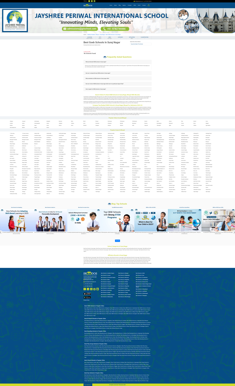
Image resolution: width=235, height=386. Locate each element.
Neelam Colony (62, 170)
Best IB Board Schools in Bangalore (105, 320)
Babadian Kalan (111, 137)
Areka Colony (110, 135)
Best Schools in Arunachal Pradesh (108, 277)
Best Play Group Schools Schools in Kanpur (116, 353)
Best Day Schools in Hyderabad (127, 375)
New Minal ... (208, 170)
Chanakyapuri (49, 145)
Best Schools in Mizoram (123, 277)
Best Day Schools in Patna (93, 380)
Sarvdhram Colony (62, 183)
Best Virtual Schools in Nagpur (111, 366)
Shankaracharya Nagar (185, 185)
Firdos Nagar (85, 150)
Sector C (158, 183)
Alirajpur (11, 121)
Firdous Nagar (98, 150)
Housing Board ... (99, 154)
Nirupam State (49, 172)
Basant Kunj (146, 139)
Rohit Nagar (61, 181)
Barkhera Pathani (135, 139)
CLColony (12, 147)
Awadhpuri (49, 137)
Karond (97, 160)
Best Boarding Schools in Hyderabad (135, 333)
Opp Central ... (159, 172)
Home (111, 5)
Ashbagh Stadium (184, 135)
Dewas (170, 121)
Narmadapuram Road (136, 168)
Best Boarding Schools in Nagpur (123, 337)
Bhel (59, 143)
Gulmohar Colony (184, 152)
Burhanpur (110, 121)
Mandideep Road (86, 166)
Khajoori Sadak (208, 160)
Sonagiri (35, 189)
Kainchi (182, 158)
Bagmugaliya (195, 137)
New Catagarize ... (135, 170)
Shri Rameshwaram (148, 187)
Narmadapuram (13, 127)
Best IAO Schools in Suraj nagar (140, 261)
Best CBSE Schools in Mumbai (103, 309)
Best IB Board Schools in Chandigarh (137, 326)
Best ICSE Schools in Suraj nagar (103, 257)
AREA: (109, 38)
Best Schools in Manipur (123, 273)
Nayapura (12, 170)
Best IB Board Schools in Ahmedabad (128, 322)
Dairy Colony (61, 147)
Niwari (48, 127)
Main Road (36, 166)
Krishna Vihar (171, 162)
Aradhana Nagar (86, 135)
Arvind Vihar (134, 135)
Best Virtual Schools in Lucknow (136, 364)
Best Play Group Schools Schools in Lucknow (118, 349)
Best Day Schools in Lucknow (126, 377)
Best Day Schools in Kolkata (115, 375)
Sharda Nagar (37, 187)
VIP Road (24, 193)
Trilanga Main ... (50, 191)
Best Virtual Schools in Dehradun (125, 366)
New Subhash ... (25, 172)
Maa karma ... (183, 164)
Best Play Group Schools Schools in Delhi (92, 346)
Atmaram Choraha (37, 137)
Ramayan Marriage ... (148, 179)
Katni (84, 123)
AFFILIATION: (132, 38)
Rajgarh (207, 123)
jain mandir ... (12, 158)
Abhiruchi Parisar (86, 133)
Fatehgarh (61, 150)
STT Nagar (61, 189)
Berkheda (146, 141)
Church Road (208, 145)
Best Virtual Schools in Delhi (90, 362)
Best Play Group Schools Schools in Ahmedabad (98, 349)
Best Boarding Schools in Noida (111, 340)
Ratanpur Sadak (209, 179)
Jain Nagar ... (36, 158)
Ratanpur (195, 179)
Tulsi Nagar (98, 191)
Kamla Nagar (36, 160)
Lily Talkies (122, 164)
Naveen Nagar (184, 168)
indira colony (195, 154)
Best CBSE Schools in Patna (103, 313)
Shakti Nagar (134, 185)
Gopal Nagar (61, 152)
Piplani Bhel (195, 174)
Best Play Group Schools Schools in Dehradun (126, 351)
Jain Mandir (208, 156)
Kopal (97, 162)
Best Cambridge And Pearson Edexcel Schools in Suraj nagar (140, 263)
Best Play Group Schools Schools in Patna (134, 353)
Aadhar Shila (36, 133)
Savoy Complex (98, 183)
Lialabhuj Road (98, 164)
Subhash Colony (86, 189)
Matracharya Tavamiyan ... (125, 166)
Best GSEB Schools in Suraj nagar (105, 263)
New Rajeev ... (12, 172)
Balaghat (48, 121)
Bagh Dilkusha (135, 137)
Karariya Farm (86, 160)
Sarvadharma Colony (38, 183)
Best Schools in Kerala (105, 292)
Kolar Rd (72, 162)
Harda (23, 123)
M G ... (145, 164)
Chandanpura (61, 145)
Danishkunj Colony (99, 147)
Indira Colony (208, 154)
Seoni (72, 125)
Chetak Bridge (98, 145)
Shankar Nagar (172, 185)
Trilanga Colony (37, 191)
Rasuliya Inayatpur (184, 179)
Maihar (23, 127)
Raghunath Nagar (209, 177)
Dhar (182, 121)
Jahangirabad (159, 156)
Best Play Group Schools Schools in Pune (125, 347)
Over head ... (195, 172)
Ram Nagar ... (135, 179)
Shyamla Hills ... (172, 187)
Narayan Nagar (74, 168)
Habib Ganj (195, 152)
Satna (48, 125)
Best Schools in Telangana (141, 295)
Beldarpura (49, 141)
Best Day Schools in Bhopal (122, 378)
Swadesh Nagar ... (172, 189)
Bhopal (97, 34)
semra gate (24, 185)
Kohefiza (60, 162)
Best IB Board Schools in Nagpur (118, 324)
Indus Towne (36, 156)
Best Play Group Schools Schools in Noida (126, 355)
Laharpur (195, 162)
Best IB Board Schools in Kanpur (109, 326)
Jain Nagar (24, 158)
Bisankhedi (183, 143)
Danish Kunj (73, 147)
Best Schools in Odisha (123, 281)
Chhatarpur (122, 121)
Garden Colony (172, 150)
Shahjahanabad (111, 185)
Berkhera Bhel (171, 141)
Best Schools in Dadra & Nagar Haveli (143, 283)
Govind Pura (73, 152)
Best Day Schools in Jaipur (134, 378)
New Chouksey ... (147, 170)
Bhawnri (36, 143)
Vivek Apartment (37, 193)
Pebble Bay (85, 174)
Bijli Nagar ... (159, 143)
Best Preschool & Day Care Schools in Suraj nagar (99, 249)
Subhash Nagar (98, 189)
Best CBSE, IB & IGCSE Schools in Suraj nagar (112, 258)
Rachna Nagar (184, 177)
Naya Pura (208, 168)
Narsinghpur (159, 123)
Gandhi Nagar (147, 150)
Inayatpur (183, 154)
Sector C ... (171, 183)
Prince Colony (85, 177)
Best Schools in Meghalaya (124, 275)
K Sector (133, 158)
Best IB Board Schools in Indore (91, 324)
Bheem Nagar (49, 143)
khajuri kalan (24, 162)
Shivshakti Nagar (135, 187)
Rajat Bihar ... (61, 179)
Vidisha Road (183, 191)
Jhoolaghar (61, 158)
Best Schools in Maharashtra (107, 296)
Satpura (84, 183)
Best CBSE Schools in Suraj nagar (90, 257)
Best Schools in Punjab (123, 283)
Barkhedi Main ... (123, 139)
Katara (121, 160)
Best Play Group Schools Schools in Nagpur (107, 351)
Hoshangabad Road (75, 154)
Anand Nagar (61, 135)
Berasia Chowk (98, 141)
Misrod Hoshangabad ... (161, 166)
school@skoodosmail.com (90, 281)
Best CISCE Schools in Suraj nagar (113, 261)
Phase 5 (158, 174)
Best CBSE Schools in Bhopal (130, 311)
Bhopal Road (122, 143)
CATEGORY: (120, 37)
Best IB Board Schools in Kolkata (119, 320)
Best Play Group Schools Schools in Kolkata (131, 346)
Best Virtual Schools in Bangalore (104, 362)
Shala (145, 185)
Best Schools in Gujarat (106, 281)
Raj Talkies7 (49, 179)
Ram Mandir (122, 179)
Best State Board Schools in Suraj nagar (132, 257)
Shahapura (85, 185)
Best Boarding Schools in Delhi (90, 333)
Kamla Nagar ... (50, 160)
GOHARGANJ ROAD (38, 152)
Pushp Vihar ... (147, 177)
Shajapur (97, 125)
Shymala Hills (183, 187)
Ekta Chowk (24, 150)
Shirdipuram (73, 187)
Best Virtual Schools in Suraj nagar (115, 249)
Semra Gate (12, 185)
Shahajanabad (74, 185)
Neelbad (72, 170)
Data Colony (122, 147)
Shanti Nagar (12, 187)
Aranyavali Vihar (99, 135)
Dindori (194, 121)
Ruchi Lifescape (74, 181)
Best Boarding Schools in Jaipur (102, 339)
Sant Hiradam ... (172, 181)
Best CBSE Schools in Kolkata (116, 308)
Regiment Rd (36, 181)
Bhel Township (86, 143)
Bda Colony (195, 139)
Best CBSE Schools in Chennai (144, 308)
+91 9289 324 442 (88, 286)
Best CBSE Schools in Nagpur (103, 311)
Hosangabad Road (37, 154)
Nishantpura (61, 172)
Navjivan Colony (196, 168)
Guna (207, 121)
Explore (124, 5)
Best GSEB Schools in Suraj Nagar (113, 34)
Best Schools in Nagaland (123, 279)
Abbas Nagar (73, 133)
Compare (130, 5)
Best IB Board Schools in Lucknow (143, 322)
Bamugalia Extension (63, 139)
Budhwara (24, 145)
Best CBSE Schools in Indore (144, 309)
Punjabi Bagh (122, 177)
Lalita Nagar (61, 164)
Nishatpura (85, 172)
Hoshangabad (37, 123)
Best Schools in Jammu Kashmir (107, 288)
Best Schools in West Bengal (124, 296)
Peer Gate (110, 174)
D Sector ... (49, 147)
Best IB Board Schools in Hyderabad (134, 320)
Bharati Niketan (25, 143)
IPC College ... (61, 156)
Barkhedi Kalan (111, 139)
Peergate (134, 174)
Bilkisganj (171, 143)
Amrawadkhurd (50, 135)
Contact (144, 5)
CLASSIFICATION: (144, 37)
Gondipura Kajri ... (50, 152)
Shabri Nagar (61, 185)
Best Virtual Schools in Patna (111, 368)
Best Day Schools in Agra (143, 380)
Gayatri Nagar (208, 150)
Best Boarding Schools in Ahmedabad (128, 335)
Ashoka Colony (13, 137)
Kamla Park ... (61, 160)
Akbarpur (11, 135)
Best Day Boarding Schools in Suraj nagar (134, 248)
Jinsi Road (98, 158)
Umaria (182, 125)
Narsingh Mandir (147, 168)
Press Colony (73, 177)
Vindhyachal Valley (13, 193)
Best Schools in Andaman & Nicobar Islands (143, 286)
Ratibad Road (12, 181)
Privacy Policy (86, 300)
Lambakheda (73, 164)
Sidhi (133, 125)
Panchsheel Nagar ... (26, 174)
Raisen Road (36, 179)
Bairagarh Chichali (13, 139)
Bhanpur (207, 141)
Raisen (23, 125)
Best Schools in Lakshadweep (142, 279)
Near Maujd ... (37, 170)
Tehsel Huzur (208, 189)
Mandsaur (134, 123)
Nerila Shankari (111, 170)
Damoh (145, 121)
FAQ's (135, 5)
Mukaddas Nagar (209, 166)
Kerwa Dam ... (171, 160)
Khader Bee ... (196, 160)
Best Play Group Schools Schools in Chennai (107, 347)
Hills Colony (24, 154)
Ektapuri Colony (37, 150)
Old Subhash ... (135, 172)
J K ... (109, 156)
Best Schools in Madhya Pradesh (107, 294)
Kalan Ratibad (12, 160)
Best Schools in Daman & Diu (142, 281)
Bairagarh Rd (49, 139)
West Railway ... (62, 193)
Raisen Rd (24, 179)
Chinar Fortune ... (160, 145)
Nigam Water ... (37, 172)
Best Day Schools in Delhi (89, 375)
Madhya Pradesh (91, 34)
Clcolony (23, 147)
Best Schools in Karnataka (106, 290)
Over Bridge (183, 172)
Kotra (109, 162)
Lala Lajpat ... (24, 164)
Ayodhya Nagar (86, 137)
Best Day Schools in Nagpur (97, 378)
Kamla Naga (24, 160)
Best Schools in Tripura (123, 292)
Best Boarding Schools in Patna (130, 339)
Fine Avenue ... (74, 150)
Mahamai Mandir (209, 164)
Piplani (182, 174)
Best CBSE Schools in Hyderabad (130, 308)
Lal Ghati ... (12, 164)
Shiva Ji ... (97, 187)
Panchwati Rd (49, 174)
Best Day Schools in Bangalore (102, 375)
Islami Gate (73, 156)
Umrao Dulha (122, 191)
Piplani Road (208, 174)
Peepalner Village (99, 174)
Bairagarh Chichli (25, 139)
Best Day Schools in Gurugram (119, 380)
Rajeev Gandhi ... (99, 179)
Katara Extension (135, 160)
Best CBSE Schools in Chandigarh (116, 313)
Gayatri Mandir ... (196, 150)
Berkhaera (134, 141)
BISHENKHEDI (208, 143)
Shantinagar (24, 187)
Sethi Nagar (49, 185)
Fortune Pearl (134, 150)
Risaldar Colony (50, 181)
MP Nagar (183, 166)
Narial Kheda (110, 168)
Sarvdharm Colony (50, 183)
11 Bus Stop (12, 133)
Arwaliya (146, 135)
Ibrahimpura (146, 154)
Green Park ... (147, 152)
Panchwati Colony (37, 174)
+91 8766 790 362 (88, 283)
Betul (72, 121)
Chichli (133, 145)
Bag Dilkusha (122, 137)
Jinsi (72, 158)
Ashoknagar (36, 121)
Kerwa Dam (159, 160)
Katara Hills (146, 160)
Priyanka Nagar (98, 177)
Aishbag (170, 133)
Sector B (146, 183)
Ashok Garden (196, 135)
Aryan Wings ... (159, 135)
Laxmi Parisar (86, 164)
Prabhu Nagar (24, 177)
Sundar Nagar (135, 189)
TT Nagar (85, 191)
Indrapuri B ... (24, 156)
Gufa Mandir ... (159, 152)
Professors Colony (111, 177)
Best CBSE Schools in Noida (143, 313)
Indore (48, 123)
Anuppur (23, 121)
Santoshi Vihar (208, 181)
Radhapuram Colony (197, 177)
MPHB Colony (196, 166)
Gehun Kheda (12, 152)
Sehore (60, 125)
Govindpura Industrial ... (100, 152)
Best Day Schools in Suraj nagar (90, 248)
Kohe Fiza (48, 162)
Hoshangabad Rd (62, 154)
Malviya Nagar (49, 166)
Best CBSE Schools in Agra (90, 315)
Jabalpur (60, 123)
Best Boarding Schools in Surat (109, 337)
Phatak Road (171, 174)
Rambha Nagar (160, 179)
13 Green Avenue (25, 133)
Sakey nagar (122, 181)
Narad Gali (61, 168)
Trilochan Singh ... (62, 191)
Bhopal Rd (110, 143)
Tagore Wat (183, 189)
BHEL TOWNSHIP (74, 143)
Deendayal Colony (135, 147)
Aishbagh (183, 133)
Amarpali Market (25, 135)
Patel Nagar (73, 174)
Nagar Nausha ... (37, 168)
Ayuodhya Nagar (99, 137)
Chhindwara (134, 121)
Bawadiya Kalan (184, 139)
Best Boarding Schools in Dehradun (137, 337)
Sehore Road (195, 183)
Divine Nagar (183, 147)
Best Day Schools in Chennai (141, 375)
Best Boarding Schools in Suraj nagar (119, 248)
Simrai (207, 187)
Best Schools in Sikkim (123, 288)
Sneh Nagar (24, 189)
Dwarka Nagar (12, 150)
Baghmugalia (159, 137)
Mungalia (11, 168)
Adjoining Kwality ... (111, 133)
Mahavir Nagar (25, 166)
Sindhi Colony (12, 189)
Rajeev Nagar (110, 179)
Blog (120, 5)
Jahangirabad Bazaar (173, 156)
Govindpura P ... (111, 152)
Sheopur (109, 125)
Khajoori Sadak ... (13, 162)
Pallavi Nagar (208, 172)
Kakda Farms (196, 158)
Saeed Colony (85, 181)
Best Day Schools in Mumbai (99, 377)
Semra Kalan (36, 185)
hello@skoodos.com (139, 1)
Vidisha (194, 125)
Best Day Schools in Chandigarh (106, 380)
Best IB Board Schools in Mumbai (113, 322)
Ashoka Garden (25, 137)
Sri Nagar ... (49, 189)
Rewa (194, 123)
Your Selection (87, 384)
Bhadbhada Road (184, 141)
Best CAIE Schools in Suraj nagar (127, 261)
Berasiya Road (123, 141)
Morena (145, 123)
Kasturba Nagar (111, 160)
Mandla (121, 123)
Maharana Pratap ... (14, 166)
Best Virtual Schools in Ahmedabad (122, 364)
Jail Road (195, 156)
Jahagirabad (146, 156)
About (115, 5)
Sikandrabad (195, 187)
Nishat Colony (73, 172)
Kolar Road (85, 162)
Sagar (35, 125)
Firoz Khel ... (110, 150)
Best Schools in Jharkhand (141, 291)
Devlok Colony (147, 147)
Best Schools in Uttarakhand (141, 289)
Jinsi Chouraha (86, 158)
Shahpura (122, 185)
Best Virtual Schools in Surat (98, 366)
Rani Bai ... (171, 179)
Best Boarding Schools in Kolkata (120, 333)
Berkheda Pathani (160, 141)
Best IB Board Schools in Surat (105, 324)
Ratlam (11, 125)
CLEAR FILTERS (87, 51)
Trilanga (23, 191)
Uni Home (134, 191)
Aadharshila (49, 133)
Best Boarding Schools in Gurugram (97, 340)
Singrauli (146, 125)
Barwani (60, 121)
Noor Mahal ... (110, 172)
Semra (207, 183)
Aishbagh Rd (195, 133)
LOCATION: (89, 38)
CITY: (100, 38)
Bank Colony (73, 139)
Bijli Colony (146, 143)
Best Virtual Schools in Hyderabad (132, 362)
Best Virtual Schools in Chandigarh (125, 368)
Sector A (133, 183)
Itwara (97, 156)
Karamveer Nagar (74, 160)
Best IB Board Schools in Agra (116, 328)
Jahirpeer (183, 156)
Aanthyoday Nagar (62, 133)
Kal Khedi (207, 158)
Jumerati (121, 158)
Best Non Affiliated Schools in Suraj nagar (120, 263)
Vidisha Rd (171, 191)
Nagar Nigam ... (50, 168)
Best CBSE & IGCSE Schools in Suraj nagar (129, 258)
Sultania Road (122, 189)
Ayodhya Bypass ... (74, 137)
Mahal (194, 164)
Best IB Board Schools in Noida (102, 328)
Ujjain (170, 125)
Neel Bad (48, 170)
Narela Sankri (85, 168)
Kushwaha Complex (185, 162)
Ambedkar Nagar (37, 135)
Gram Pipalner (135, 152)
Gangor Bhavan (160, 150)
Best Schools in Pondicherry (141, 277)
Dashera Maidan (111, 147)
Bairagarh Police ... (37, 139)
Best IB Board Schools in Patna (122, 326)
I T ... (109, 154)
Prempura (61, 177)
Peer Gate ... (122, 174)
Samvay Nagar (147, 181)
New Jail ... (195, 170)
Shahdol (84, 125)
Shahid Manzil (98, 185)
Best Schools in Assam (106, 275)
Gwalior (11, 123)
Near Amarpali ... (25, 170)
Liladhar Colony (111, 164)
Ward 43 (48, 193)
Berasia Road (110, 141)
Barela (84, 139)
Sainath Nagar (98, 181)
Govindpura (85, 152)
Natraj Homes (171, 168)
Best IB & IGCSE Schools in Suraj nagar (97, 260)
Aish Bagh (159, 133)
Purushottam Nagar (136, 177)
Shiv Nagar (85, 187)
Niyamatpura (98, 172)
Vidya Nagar (195, 191)
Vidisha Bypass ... (160, 191)
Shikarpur (60, 187)
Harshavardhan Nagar (14, 154)
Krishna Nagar (159, 162)
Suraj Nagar (102, 34)
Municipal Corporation (26, 168)
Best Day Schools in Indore (138, 377)
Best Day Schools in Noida (131, 380)
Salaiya (133, 181)
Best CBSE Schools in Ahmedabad (117, 309)
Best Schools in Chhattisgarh (142, 293)
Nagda (35, 127)
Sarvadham (24, 183)
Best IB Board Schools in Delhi (90, 320)
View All (117, 240)
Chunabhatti (195, 145)
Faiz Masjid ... (49, 150)
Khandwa (97, 123)
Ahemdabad (122, 133)
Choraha (170, 145)
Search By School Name (135, 41)
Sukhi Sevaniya (110, 189)
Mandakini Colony (62, 166)
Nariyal (121, 168)
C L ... (35, 145)
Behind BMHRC (37, 141)
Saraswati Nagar (13, 183)
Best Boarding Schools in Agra (125, 340)
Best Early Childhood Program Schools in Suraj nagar (97, 261)
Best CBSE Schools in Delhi (90, 308)
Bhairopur (195, 141)
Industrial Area (49, 156)
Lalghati (48, 164)
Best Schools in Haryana (106, 283)
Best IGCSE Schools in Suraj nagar (127, 260)
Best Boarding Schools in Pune (99, 335)
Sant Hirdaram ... (184, 181)
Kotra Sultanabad (123, 162)
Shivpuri (121, 125)
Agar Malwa (208, 125)
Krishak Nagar (147, 162)
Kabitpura (171, 158)
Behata (23, 141)
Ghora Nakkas (25, 152)
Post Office (12, 177)
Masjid (109, 166)
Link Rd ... (134, 164)
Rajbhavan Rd (86, 179)
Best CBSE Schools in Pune (90, 309)
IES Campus (171, 154)
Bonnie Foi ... (12, 145)
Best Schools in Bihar (105, 279)
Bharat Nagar (12, 143)
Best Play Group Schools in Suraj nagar (103, 248)
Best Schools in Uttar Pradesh (124, 294)
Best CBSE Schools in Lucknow (131, 309)
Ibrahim (121, 154)
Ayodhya (60, 137)
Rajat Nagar (73, 179)
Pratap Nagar (49, 177)
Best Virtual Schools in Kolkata (117, 362)
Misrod (145, 166)
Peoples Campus (147, 174)
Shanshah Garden (209, 185)
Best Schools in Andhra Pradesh (107, 273)
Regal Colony (24, 181)
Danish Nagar (85, 147)
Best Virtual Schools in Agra (101, 370)
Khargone (110, 123)
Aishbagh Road (209, 133)
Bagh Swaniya (147, 137)
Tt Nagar (72, 191)
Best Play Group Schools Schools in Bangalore (111, 346)
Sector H (182, 183)
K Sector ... (146, 158)
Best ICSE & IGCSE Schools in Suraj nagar (112, 260)
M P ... (158, 164)
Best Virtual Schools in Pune (94, 364)
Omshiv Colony (147, 172)
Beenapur (12, 141)
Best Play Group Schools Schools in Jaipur (97, 353)
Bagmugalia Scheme (185, 137)
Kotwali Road (134, 162)
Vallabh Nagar (147, 191)
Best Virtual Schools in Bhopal (138, 366)
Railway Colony (13, 179)
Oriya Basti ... (171, 172)
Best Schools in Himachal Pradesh (108, 286)
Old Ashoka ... (122, 172)
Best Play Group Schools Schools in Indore (137, 349)
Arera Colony (122, 135)
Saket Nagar (110, 181)
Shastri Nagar (49, 187)
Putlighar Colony (172, 177)
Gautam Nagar (184, 150)
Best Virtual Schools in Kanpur (98, 368)
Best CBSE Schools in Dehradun (116, 311)
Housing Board (86, 154)
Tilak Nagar (12, 191)
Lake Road (208, 162)
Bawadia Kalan (172, 139)
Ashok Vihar (208, 135)
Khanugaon (36, 162)
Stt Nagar (73, 189)
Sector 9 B (122, 183)
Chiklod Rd (146, 145)
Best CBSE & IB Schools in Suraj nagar (96, 258)
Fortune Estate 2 (123, 150)
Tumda (109, 191)
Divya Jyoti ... (196, 147)
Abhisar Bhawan (99, 133)
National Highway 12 (161, 168)
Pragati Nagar (37, 177)
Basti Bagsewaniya (160, 139)
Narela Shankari (99, 168)
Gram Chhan (122, 152)
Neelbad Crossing (86, 170)
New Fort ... (171, 170)
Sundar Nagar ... (147, 189)
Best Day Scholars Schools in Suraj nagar (130, 249)
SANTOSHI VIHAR (196, 181)
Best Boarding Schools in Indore (95, 337)
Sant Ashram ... (160, 181)
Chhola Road (122, 145)
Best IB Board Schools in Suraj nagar (117, 257)
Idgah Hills (159, 154)
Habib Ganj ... (208, 152)
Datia (158, 121)
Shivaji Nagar (122, 187)
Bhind (84, 121)
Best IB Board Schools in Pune (99, 322)
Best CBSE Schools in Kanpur (90, 313)
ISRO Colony (85, 156)
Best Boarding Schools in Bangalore (105, 333)
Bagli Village (171, 137)
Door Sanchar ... (209, 147)
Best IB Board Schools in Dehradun (133, 324)
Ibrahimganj (134, 154)
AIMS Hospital (135, 133)
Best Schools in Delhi (140, 273)
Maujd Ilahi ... (134, 166)
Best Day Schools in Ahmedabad (112, 377)
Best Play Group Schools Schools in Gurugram (107, 355)
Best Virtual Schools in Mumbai (107, 364)
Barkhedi (97, 139)
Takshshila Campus (197, 189)
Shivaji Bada (110, 187)
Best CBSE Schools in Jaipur (142, 311)
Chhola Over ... (110, 145)
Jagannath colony (135, 156)
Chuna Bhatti (183, 145)
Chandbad (73, 145)
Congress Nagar (37, 147)
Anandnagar (73, 135)
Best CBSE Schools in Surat (90, 311)
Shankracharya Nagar (197, 185)
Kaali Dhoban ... (160, 158)
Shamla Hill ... (159, 185)
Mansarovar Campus (100, 166)
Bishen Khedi (195, 143)
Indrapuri (11, 156)
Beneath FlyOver (62, 141)
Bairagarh (207, 137)
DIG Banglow (159, 147)
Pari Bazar (61, 174)
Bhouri (133, 143)
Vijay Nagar (208, 191)
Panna (182, 123)
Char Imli (85, 145)
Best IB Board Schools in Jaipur (95, 326)
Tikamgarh (159, 125)
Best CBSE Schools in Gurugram (130, 313)
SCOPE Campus (111, 183)
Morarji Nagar (171, 166)
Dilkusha (170, 147)
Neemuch (171, 123)
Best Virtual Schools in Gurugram (140, 368)
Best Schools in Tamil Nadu (124, 290)
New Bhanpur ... (123, 170)
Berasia (84, 141)
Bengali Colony (74, 141)
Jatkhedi (48, 158)
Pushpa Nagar (159, 177)
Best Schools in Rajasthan (123, 286)
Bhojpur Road (98, 143)
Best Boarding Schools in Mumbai (113, 335)
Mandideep (73, 166)
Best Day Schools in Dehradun (110, 378)
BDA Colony (208, 139)
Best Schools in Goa (140, 275)
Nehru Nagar (98, 170)
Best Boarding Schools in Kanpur (117, 339)
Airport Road (146, 133)
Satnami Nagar (74, 183)
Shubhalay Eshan (160, 187)
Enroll (139, 5)
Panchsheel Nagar (13, 174)
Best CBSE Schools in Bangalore (103, 308)
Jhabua (72, 123)
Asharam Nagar (172, 135)
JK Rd (109, 158)
